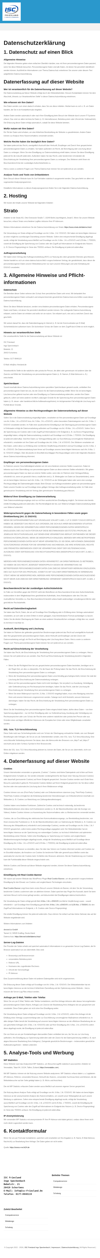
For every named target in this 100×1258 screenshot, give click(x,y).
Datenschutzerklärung (70, 1247)
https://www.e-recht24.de (20, 1147)
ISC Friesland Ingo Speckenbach (37, 1247)
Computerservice (60, 1181)
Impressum (55, 1247)
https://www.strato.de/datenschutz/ (78, 227)
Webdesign (57, 1187)
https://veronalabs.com (49, 1067)
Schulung (57, 1193)
